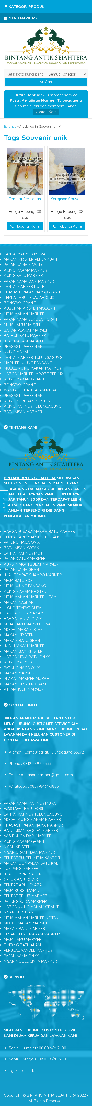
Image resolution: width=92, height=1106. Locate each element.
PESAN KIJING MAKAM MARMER (32, 934)
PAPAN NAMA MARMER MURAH (31, 803)
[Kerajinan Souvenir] (67, 170)
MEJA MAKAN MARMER (24, 313)
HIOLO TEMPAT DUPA (22, 607)
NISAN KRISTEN (17, 846)
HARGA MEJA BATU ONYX (27, 656)
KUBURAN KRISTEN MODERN (29, 308)
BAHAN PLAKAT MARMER (26, 330)
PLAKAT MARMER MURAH (26, 678)
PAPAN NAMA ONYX (21, 955)
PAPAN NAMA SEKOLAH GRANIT (32, 319)
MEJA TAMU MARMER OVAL (28, 624)
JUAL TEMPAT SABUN (23, 874)
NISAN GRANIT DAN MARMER (29, 852)
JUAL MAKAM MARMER (24, 340)
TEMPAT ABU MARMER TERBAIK (32, 537)
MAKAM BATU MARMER (24, 928)
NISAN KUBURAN (18, 912)
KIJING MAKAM (17, 351)
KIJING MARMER (18, 662)
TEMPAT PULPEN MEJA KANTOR (32, 857)
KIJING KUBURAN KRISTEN (27, 401)
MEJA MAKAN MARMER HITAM (30, 596)
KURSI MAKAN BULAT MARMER (31, 564)
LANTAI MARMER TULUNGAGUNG (33, 357)
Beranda (10, 126)
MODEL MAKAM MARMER (26, 923)
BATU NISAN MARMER (23, 411)
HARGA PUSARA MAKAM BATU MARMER (39, 531)
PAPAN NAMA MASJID (23, 264)
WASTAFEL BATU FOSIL (24, 808)
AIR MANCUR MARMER (23, 689)
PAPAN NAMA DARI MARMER (29, 281)
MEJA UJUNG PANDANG (25, 585)
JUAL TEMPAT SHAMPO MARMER (33, 574)
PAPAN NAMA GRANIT (23, 569)
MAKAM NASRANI (19, 602)
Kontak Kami (46, 111)
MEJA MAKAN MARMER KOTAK (31, 917)
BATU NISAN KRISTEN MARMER (31, 830)
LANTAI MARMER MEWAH (26, 254)
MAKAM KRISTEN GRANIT (26, 684)
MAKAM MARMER (19, 673)
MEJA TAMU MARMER (23, 324)
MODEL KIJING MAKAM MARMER (32, 368)
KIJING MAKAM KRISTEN (25, 591)
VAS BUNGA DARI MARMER (28, 835)
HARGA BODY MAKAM (23, 613)
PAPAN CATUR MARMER (25, 558)
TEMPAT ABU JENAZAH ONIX (29, 297)
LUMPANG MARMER (21, 868)
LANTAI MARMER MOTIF (24, 553)
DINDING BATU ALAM (22, 944)
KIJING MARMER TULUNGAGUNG (32, 406)
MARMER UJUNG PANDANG (28, 362)
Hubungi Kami (27, 226)
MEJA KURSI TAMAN (21, 890)
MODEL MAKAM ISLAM (23, 629)
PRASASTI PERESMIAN (23, 346)
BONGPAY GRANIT (20, 302)
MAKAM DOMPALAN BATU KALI (31, 863)
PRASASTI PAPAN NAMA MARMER (33, 825)
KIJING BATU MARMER (23, 275)
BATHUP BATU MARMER (25, 335)
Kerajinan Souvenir (67, 198)
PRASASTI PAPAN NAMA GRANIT (32, 292)
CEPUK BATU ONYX (21, 879)
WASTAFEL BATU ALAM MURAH (31, 390)
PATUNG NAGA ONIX (22, 542)
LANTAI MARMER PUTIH (24, 286)
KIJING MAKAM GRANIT (24, 379)
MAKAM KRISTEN (19, 634)
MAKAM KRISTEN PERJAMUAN (30, 259)
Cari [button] (48, 82)
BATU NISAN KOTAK (21, 547)
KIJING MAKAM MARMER (25, 270)
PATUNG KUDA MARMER (25, 901)
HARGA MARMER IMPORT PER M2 (33, 373)
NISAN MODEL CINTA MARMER (30, 961)
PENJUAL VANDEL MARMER (28, 950)
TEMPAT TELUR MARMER (25, 895)
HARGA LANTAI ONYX (23, 618)
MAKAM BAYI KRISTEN (23, 651)
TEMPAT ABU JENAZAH (24, 884)
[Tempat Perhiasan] (25, 170)
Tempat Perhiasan (25, 198)
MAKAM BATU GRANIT (23, 640)
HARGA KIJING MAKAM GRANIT (31, 906)
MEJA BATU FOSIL (20, 580)
